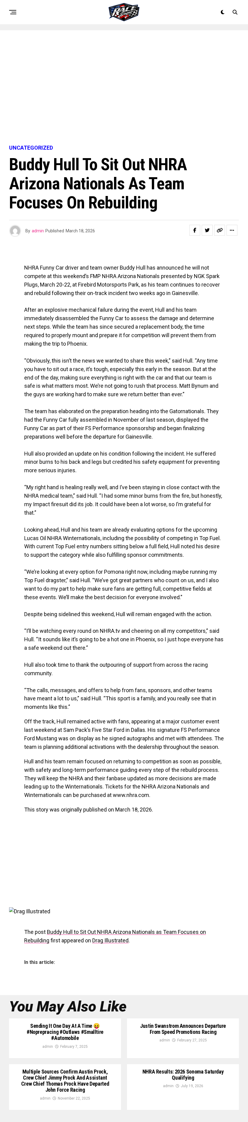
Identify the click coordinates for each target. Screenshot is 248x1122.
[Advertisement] (124, 87)
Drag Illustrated (110, 940)
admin (38, 230)
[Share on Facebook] (194, 230)
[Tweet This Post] (207, 230)
